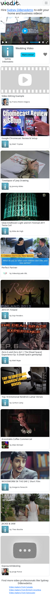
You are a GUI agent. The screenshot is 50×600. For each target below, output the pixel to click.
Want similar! (28, 54)
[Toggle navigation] (46, 3)
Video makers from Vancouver (22, 592)
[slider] (12, 42)
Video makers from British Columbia (25, 590)
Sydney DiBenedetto (20, 10)
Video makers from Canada (21, 587)
